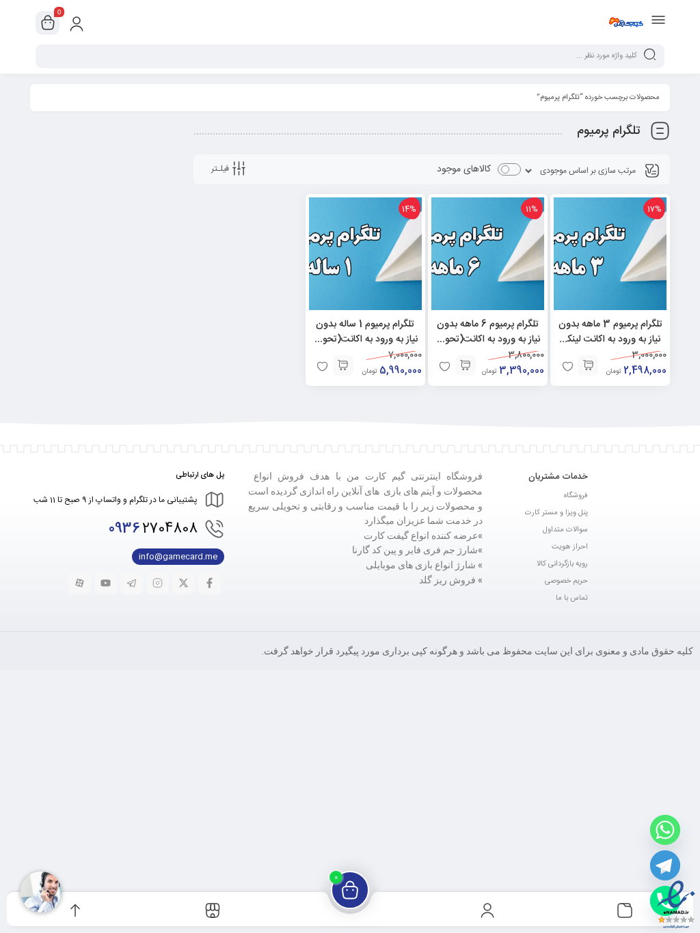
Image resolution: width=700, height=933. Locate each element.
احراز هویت (570, 547)
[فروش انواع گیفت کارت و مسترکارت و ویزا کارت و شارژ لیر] (626, 22)
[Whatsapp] (665, 830)
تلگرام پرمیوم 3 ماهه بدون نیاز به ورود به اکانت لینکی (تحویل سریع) (610, 339)
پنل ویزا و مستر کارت (556, 513)
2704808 (153, 529)
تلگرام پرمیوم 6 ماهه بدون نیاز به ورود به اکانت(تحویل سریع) (487, 339)
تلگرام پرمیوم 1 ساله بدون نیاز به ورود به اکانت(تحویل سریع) (365, 339)
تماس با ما (572, 598)
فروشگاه (576, 496)
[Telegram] (665, 865)
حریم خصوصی (566, 581)
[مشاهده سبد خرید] (48, 23)
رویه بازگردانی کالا (562, 564)
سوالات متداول (565, 530)
